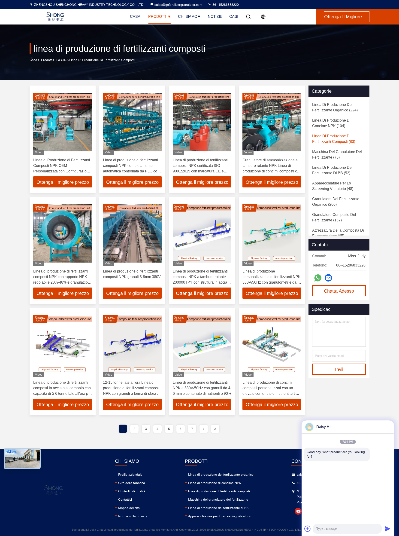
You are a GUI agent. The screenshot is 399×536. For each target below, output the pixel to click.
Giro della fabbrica (131, 483)
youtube (298, 511)
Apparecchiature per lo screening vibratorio (219, 516)
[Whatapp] (318, 278)
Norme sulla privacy (132, 516)
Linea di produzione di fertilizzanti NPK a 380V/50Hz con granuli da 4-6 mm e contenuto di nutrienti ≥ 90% (202, 387)
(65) (338, 233)
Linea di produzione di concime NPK (214, 483)
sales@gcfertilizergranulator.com (178, 4)
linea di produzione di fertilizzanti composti (219, 491)
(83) (333, 139)
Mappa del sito (129, 508)
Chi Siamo (187, 16)
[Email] (328, 278)
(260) (335, 201)
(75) (337, 154)
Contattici (125, 499)
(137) (334, 217)
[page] (204, 429)
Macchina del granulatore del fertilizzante (218, 499)
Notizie (215, 16)
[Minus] (387, 427)
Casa (33, 60)
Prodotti (157, 16)
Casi (233, 16)
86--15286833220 (225, 4)
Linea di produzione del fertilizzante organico (221, 474)
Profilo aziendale (130, 474)
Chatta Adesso (339, 291)
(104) (331, 123)
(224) (335, 107)
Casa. (135, 16)
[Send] (387, 529)
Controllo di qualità (131, 491)
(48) (332, 186)
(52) (332, 170)
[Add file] (307, 529)
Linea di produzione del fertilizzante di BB (218, 508)
